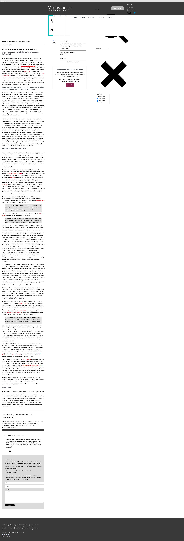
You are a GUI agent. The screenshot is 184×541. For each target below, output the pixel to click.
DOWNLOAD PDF (8, 414)
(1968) (17, 310)
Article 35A (4, 184)
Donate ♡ (69, 85)
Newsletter (5, 532)
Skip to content (3, 1)
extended (12, 177)
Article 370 (27, 71)
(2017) (32, 365)
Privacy (17, 532)
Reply (10, 451)
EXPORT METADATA (8, 418)
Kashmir (62, 54)
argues (11, 283)
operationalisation (6, 75)
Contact (11, 532)
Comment (7, 489)
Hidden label (101, 96)
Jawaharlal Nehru (40, 200)
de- (44, 73)
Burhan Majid (64, 41)
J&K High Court (27, 359)
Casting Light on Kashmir (24, 41)
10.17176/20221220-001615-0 (10, 427)
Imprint (23, 532)
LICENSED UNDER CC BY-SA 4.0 (24, 414)
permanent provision (23, 303)
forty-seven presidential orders (14, 173)
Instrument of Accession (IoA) (28, 66)
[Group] (63, 6)
